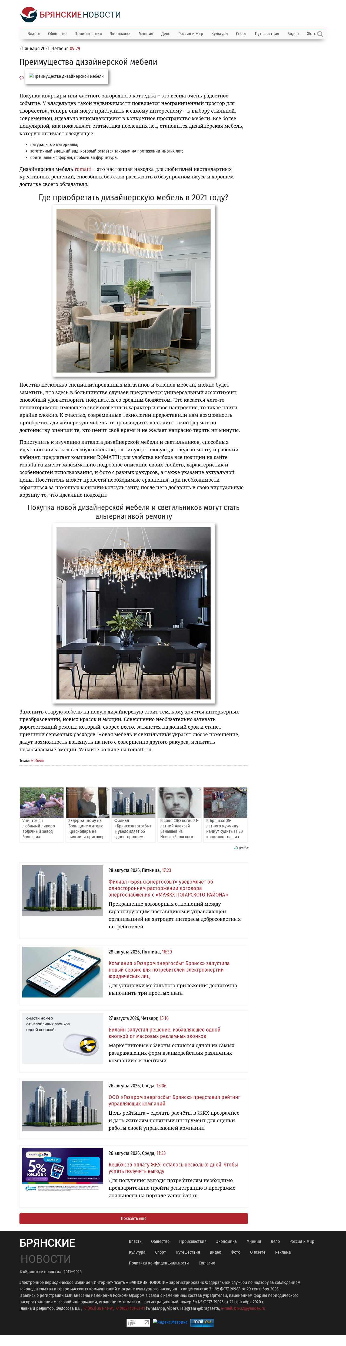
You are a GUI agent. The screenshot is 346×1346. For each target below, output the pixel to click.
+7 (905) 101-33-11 (130, 1308)
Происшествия (88, 33)
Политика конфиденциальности (159, 1263)
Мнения (146, 33)
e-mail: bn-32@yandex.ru (243, 1308)
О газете (257, 1252)
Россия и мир (190, 33)
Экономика (120, 33)
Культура (219, 33)
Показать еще (134, 1218)
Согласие (207, 1263)
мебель (37, 760)
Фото (235, 1252)
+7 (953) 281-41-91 (98, 1308)
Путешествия (267, 33)
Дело (165, 33)
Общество (57, 33)
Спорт (241, 33)
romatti (83, 169)
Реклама (283, 1252)
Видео (293, 33)
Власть (34, 33)
